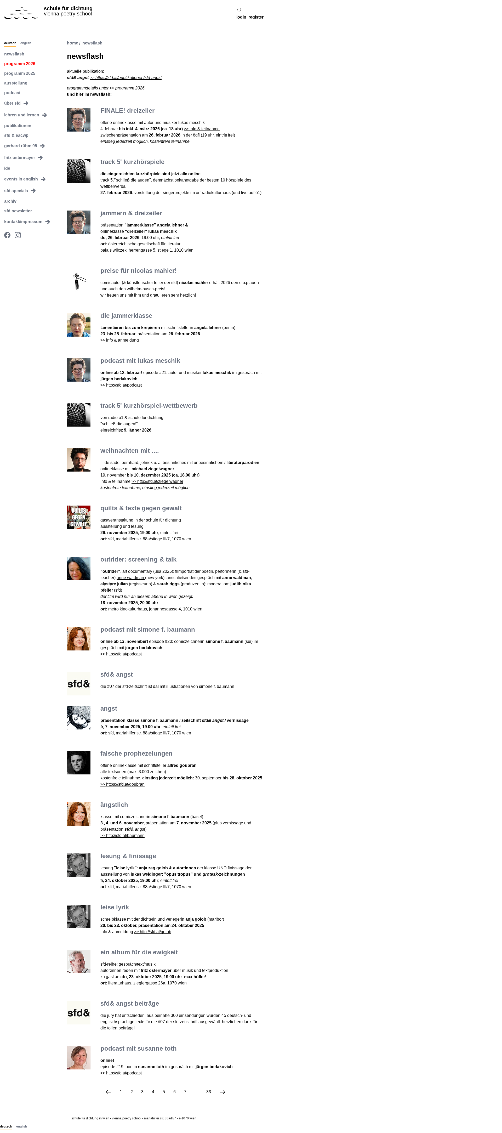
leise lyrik (114, 907)
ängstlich (114, 804)
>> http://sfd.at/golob (152, 932)
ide (7, 168)
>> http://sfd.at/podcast (121, 385)
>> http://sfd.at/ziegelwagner (157, 481)
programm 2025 (19, 73)
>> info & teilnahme (202, 129)
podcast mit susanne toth (138, 1048)
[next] (222, 1092)
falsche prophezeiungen (136, 753)
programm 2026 (19, 63)
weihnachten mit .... (129, 450)
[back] (108, 1092)
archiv (10, 201)
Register (256, 17)
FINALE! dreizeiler (127, 110)
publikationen (17, 125)
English (25, 43)
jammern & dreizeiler (131, 213)
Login (241, 17)
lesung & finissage (128, 855)
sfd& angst (116, 674)
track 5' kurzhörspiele (132, 161)
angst (108, 708)
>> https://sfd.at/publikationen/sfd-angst (126, 77)
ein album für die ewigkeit (139, 952)
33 (208, 1092)
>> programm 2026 (127, 88)
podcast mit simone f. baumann (147, 629)
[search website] (239, 10)
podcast (12, 92)
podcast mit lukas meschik (140, 360)
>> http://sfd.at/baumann (122, 835)
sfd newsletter (18, 211)
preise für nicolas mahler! (138, 270)
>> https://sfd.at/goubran (122, 784)
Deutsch (10, 43)
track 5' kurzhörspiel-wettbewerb (149, 405)
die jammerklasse (126, 315)
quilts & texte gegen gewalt (141, 508)
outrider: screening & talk (138, 559)
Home (72, 43)
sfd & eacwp (16, 135)
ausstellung (15, 83)
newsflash (14, 54)
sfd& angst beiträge (129, 1003)
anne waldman (131, 577)
